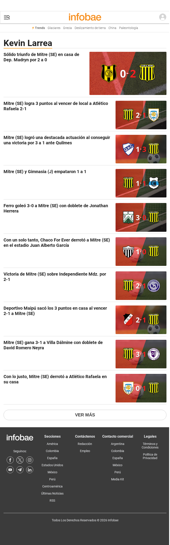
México (52, 472)
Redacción (85, 444)
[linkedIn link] (29, 469)
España (52, 458)
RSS (52, 500)
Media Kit (117, 479)
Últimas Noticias (52, 493)
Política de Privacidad (150, 456)
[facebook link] (10, 460)
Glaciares (54, 28)
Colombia (52, 451)
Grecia (67, 28)
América (52, 444)
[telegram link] (19, 469)
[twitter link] (19, 460)
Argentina (117, 444)
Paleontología (128, 28)
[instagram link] (29, 460)
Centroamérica (52, 486)
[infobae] (85, 17)
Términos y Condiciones (150, 445)
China (112, 28)
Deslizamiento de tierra (90, 28)
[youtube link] (10, 469)
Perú (52, 479)
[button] (7, 17)
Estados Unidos (52, 465)
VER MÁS (85, 414)
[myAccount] (162, 17)
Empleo (85, 451)
